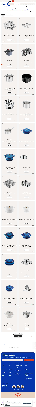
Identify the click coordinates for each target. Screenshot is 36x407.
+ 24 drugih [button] (18, 336)
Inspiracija (27, 6)
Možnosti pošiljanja (18, 370)
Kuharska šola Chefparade (29, 373)
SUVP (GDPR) (18, 373)
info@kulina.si (5, 385)
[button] (18, 14)
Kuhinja (3, 365)
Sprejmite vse (27, 403)
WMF (9, 365)
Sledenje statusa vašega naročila (28, 375)
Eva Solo (10, 375)
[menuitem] (2, 6)
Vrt (2, 369)
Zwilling (10, 372)
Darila (34, 6)
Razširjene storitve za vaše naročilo (19, 367)
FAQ (26, 369)
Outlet (3, 375)
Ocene (26, 365)
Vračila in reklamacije (19, 365)
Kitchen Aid (10, 369)
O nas (26, 379)
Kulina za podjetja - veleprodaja (28, 371)
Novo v (31, 6)
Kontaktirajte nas (18, 374)
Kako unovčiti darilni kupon (29, 378)
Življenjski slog (4, 372)
